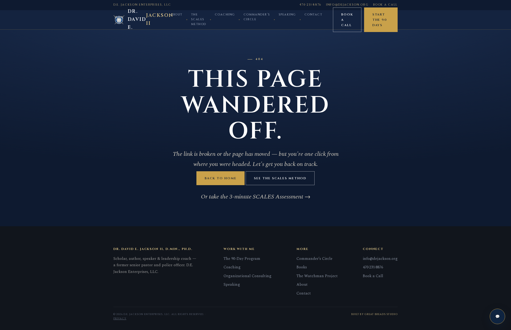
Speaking (287, 15)
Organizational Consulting (247, 276)
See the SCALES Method (280, 178)
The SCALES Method (198, 19)
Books (301, 267)
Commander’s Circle (257, 17)
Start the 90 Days (379, 19)
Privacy (119, 318)
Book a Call (385, 5)
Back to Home (221, 178)
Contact (313, 15)
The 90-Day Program (242, 259)
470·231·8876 (310, 5)
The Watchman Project (317, 276)
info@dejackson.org (347, 5)
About (176, 15)
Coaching (225, 15)
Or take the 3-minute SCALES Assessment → (255, 196)
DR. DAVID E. (147, 19)
